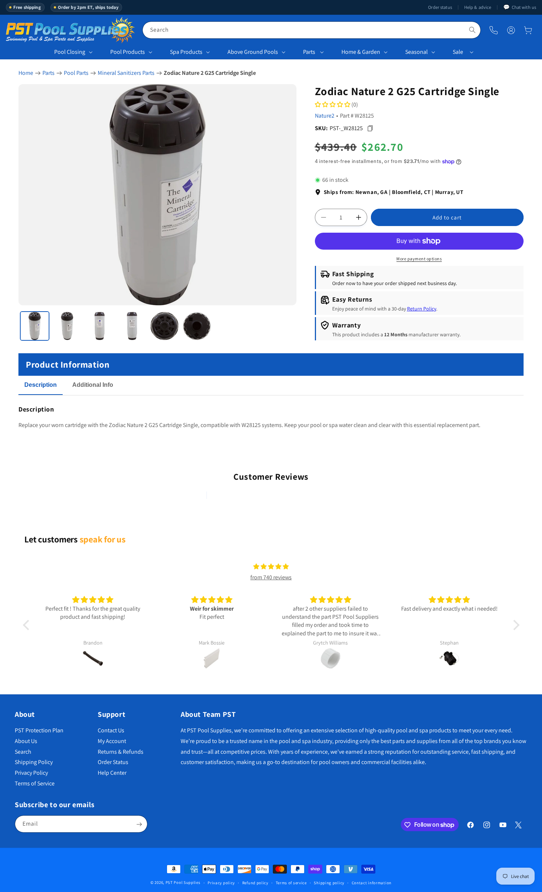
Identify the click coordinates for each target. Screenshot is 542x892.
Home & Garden (360, 52)
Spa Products (186, 52)
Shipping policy (329, 882)
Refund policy (255, 882)
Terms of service (291, 882)
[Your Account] (511, 30)
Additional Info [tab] (92, 385)
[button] (528, 30)
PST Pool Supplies (183, 882)
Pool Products (127, 52)
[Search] (472, 30)
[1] (34, 326)
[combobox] (311, 30)
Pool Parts (76, 73)
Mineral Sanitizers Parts (126, 73)
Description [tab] (40, 385)
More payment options (419, 258)
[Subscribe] (139, 824)
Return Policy (421, 309)
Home (25, 73)
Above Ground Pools (252, 52)
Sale (458, 52)
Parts (309, 52)
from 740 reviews (271, 577)
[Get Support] (493, 30)
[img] (271, 566)
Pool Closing (69, 52)
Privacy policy (221, 882)
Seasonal (416, 52)
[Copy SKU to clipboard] (370, 128)
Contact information (372, 882)
